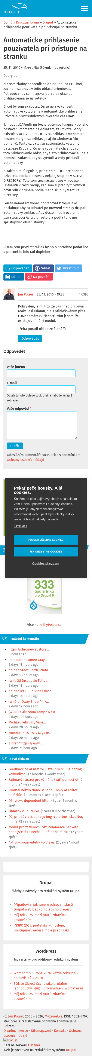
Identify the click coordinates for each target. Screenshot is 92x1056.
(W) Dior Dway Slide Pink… (29, 702)
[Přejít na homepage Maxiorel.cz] (15, 8)
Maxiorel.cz (53, 1016)
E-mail (12, 383)
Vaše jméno (16, 367)
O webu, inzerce (15, 1031)
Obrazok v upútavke (24, 811)
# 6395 (83, 294)
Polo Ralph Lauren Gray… (28, 660)
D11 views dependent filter (29, 801)
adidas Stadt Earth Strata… (30, 670)
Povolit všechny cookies (45, 539)
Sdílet (45, 268)
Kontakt (60, 1031)
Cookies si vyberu (45, 563)
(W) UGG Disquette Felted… (29, 681)
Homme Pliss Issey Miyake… (30, 733)
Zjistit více (20, 525)
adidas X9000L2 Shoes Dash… (31, 691)
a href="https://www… (25, 743)
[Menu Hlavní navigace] (85, 8)
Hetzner (34, 1045)
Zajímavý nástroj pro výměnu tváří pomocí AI (43, 780)
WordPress (46, 951)
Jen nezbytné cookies (45, 551)
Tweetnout (70, 268)
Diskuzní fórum (27, 22)
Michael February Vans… (27, 722)
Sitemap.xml (41, 1031)
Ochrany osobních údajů (25, 460)
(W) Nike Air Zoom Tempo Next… (33, 712)
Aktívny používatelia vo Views (31, 842)
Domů (7, 22)
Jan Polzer (25, 294)
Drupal (48, 22)
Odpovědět (20, 268)
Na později (41, 277)
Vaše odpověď (18, 409)
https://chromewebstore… (29, 649)
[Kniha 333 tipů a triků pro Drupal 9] (44, 590)
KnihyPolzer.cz (50, 625)
